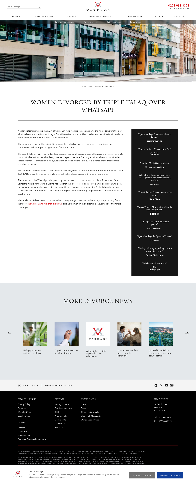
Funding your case (63, 408)
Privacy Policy (24, 404)
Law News (98, 87)
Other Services (134, 16)
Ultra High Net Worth (91, 416)
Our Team (15, 16)
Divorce (71, 16)
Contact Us (179, 16)
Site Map (59, 427)
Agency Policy (61, 416)
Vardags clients (62, 404)
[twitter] (161, 385)
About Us (158, 16)
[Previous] (9, 333)
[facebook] (155, 385)
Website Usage (25, 412)
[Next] (187, 333)
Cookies (22, 408)
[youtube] (166, 385)
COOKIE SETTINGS (142, 475)
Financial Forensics (100, 16)
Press (83, 408)
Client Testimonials (90, 412)
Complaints (60, 419)
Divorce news (108, 87)
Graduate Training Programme (32, 439)
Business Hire (24, 435)
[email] (171, 385)
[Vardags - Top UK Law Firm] (98, 10)
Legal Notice (24, 416)
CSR (57, 412)
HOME (84, 87)
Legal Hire (22, 431)
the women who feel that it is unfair (45, 203)
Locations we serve (44, 16)
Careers (21, 427)
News (90, 87)
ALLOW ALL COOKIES (170, 475)
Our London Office (90, 419)
